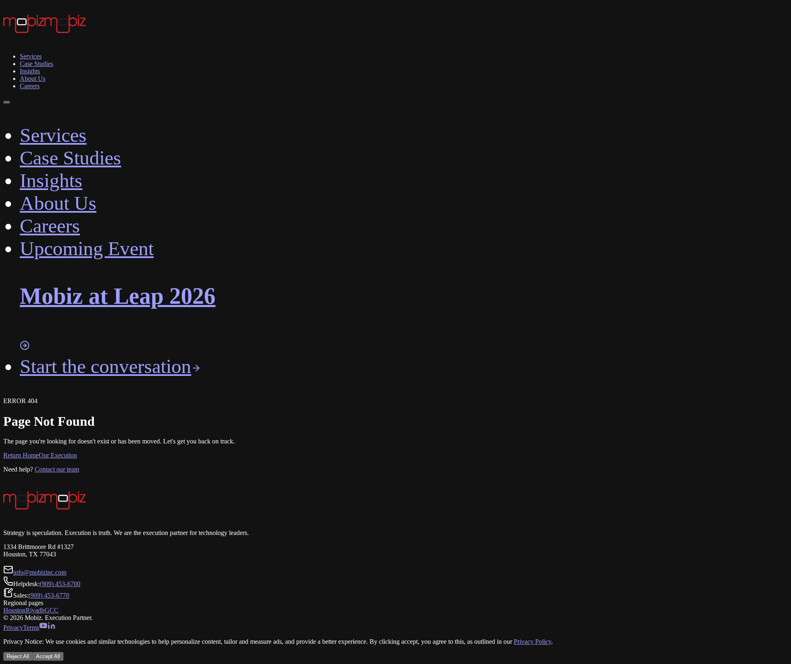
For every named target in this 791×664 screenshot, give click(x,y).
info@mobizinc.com (39, 572)
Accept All (48, 656)
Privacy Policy (532, 641)
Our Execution (58, 455)
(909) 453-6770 (48, 595)
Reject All (18, 656)
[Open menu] (6, 102)
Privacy (13, 627)
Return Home (21, 455)
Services (31, 56)
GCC (51, 610)
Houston (14, 610)
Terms (31, 627)
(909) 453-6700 (60, 583)
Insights (30, 71)
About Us (32, 78)
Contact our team (57, 469)
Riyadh (35, 610)
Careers (30, 85)
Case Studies (36, 63)
